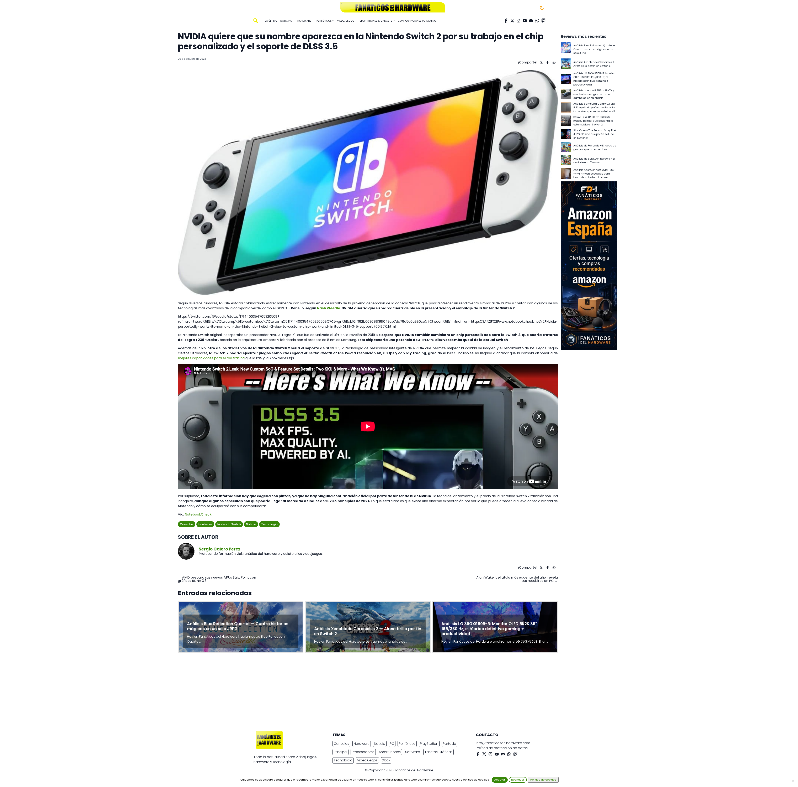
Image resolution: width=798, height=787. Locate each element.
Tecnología (269, 524)
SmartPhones (390, 752)
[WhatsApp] (537, 21)
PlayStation (429, 743)
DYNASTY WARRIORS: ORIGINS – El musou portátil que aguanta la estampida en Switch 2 (594, 120)
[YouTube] (525, 21)
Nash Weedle (328, 308)
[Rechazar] (793, 780)
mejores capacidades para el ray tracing (211, 358)
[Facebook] (506, 21)
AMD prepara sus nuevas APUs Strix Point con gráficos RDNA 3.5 (217, 579)
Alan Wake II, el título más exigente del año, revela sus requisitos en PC (517, 579)
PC (392, 743)
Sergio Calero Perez (219, 549)
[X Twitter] (512, 21)
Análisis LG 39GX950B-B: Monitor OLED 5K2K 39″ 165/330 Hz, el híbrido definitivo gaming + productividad (594, 79)
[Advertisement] (395, 693)
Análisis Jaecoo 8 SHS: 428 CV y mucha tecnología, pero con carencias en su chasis (593, 94)
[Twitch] (543, 21)
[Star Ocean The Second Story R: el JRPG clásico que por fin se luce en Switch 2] (566, 134)
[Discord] (531, 21)
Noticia (251, 524)
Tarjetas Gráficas (438, 752)
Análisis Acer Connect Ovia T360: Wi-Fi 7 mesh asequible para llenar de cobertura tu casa (594, 173)
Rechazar (517, 780)
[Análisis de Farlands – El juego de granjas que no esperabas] (566, 147)
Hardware (205, 524)
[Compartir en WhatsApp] (553, 62)
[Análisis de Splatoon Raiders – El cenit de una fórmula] (566, 160)
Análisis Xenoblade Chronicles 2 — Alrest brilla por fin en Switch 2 (595, 64)
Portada (449, 743)
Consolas (186, 524)
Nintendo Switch (229, 524)
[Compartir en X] (540, 62)
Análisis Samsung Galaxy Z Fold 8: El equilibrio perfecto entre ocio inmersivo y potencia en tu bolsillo (594, 107)
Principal (340, 752)
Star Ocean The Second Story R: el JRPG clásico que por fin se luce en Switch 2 (594, 134)
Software (412, 752)
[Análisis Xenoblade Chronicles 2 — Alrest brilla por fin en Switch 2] (566, 63)
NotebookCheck (198, 514)
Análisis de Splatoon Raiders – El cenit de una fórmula (594, 160)
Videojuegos (367, 760)
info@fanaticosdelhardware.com (503, 743)
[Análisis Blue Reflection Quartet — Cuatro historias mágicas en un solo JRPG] (566, 49)
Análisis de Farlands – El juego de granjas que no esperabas (594, 147)
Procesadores (363, 752)
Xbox (386, 760)
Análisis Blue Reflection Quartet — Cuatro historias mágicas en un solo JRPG (594, 49)
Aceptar (499, 780)
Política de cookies (543, 780)
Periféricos (407, 743)
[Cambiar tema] (542, 7)
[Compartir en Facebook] (547, 62)
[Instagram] (518, 21)
